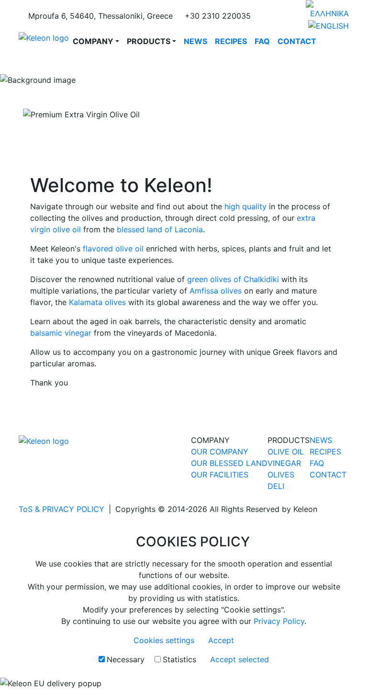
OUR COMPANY (219, 451)
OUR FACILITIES (219, 474)
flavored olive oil (113, 248)
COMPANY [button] (93, 41)
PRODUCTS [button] (148, 41)
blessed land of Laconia (160, 229)
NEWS (195, 41)
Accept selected (239, 659)
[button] (27, 114)
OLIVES (281, 474)
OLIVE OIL (286, 451)
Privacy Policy (279, 621)
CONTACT (297, 41)
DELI (276, 486)
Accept (221, 640)
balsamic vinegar (60, 333)
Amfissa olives (216, 290)
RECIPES (231, 41)
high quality (245, 206)
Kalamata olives (97, 302)
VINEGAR (284, 463)
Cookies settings (164, 640)
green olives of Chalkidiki (233, 279)
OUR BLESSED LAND (229, 463)
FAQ (262, 41)
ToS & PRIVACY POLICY (61, 509)
